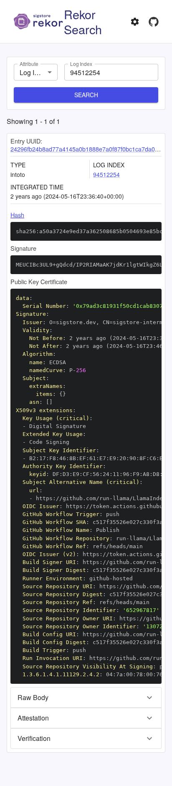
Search (86, 95)
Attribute (29, 63)
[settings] (135, 22)
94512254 (106, 174)
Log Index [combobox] (34, 72)
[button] (86, 698)
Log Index (81, 63)
